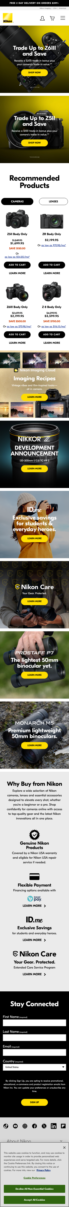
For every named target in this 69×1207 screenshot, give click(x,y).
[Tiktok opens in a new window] (6, 1126)
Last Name (15, 1032)
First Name (15, 1017)
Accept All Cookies (34, 1199)
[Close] (64, 1147)
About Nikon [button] (19, 1141)
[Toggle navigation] (62, 18)
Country (13, 1061)
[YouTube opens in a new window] (15, 1126)
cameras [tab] (17, 201)
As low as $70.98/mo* (53, 245)
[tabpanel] (34, 276)
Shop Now (34, 72)
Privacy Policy (44, 1170)
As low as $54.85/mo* (17, 257)
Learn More (34, 397)
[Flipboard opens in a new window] (63, 1126)
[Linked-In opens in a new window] (54, 1126)
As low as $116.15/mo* (53, 326)
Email (11, 1046)
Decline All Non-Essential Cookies (34, 1188)
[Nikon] (8, 18)
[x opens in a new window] (44, 1126)
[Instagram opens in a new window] (25, 1126)
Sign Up (39, 1102)
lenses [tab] (53, 201)
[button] (5, 3)
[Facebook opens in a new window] (34, 1126)
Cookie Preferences (34, 1177)
